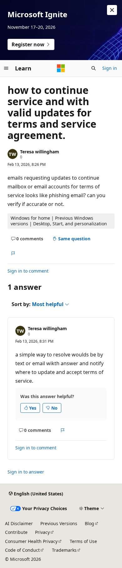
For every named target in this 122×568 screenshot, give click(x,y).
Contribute (16, 532)
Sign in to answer (26, 472)
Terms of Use (83, 541)
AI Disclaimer (19, 523)
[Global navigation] (6, 68)
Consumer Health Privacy (31, 541)
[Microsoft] (61, 68)
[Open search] (93, 68)
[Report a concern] (13, 253)
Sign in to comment (28, 271)
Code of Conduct (22, 550)
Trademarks (64, 550)
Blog (89, 523)
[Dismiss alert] (112, 10)
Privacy (42, 532)
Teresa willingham (39, 152)
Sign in (109, 68)
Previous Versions (58, 523)
